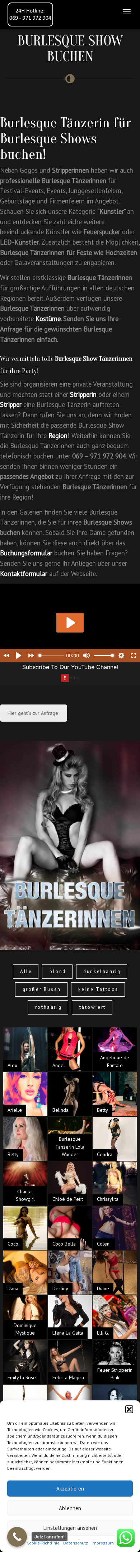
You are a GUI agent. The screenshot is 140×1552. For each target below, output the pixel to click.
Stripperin (83, 394)
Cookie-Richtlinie (43, 1543)
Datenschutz (75, 1543)
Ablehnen (70, 1508)
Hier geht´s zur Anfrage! (34, 713)
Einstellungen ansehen (70, 1527)
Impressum (103, 1543)
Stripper (11, 404)
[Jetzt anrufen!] (17, 1537)
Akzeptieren (70, 1488)
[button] (129, 1409)
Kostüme (48, 318)
